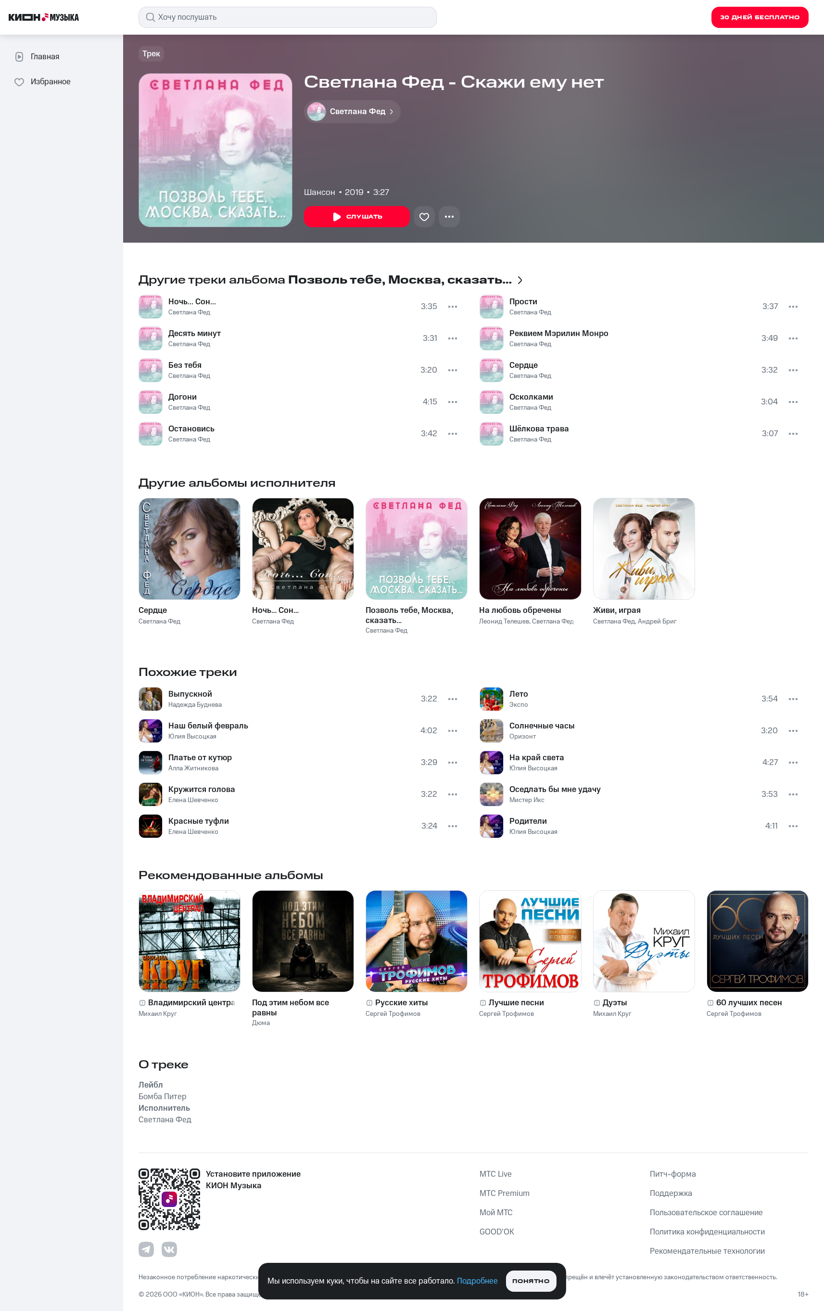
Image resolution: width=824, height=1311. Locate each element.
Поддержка (671, 1193)
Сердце (523, 365)
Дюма (261, 1023)
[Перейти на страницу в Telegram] (146, 1249)
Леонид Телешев (504, 621)
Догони (182, 397)
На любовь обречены (520, 610)
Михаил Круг (158, 1014)
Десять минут (194, 333)
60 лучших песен (749, 1003)
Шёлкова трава (539, 429)
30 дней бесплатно (760, 17)
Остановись (191, 429)
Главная (45, 57)
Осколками (531, 397)
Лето (518, 694)
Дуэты (615, 1003)
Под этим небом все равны (290, 1007)
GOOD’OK (497, 1232)
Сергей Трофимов (393, 1014)
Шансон (319, 192)
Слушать (364, 217)
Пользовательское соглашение (706, 1213)
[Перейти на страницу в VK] (169, 1249)
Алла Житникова (193, 768)
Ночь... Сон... (192, 302)
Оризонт (522, 736)
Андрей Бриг (657, 621)
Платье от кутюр (200, 758)
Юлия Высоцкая (192, 736)
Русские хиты (401, 1003)
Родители (528, 821)
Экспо (518, 705)
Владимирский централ (194, 1003)
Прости (523, 302)
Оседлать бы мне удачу (555, 789)
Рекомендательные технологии (707, 1251)
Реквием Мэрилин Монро (558, 333)
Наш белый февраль (208, 726)
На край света (536, 758)
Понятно (530, 1281)
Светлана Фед (189, 312)
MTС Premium (505, 1193)
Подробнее (477, 1281)
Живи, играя (617, 610)
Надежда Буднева (195, 705)
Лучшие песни (516, 1003)
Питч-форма (673, 1174)
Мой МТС (496, 1213)
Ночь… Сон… (275, 610)
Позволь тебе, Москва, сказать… (409, 615)
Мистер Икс (527, 800)
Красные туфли (198, 821)
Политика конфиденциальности (707, 1232)
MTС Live (496, 1174)
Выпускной (190, 694)
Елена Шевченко (193, 800)
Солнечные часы (542, 726)
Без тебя (185, 365)
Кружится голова (201, 789)
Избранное (51, 82)
